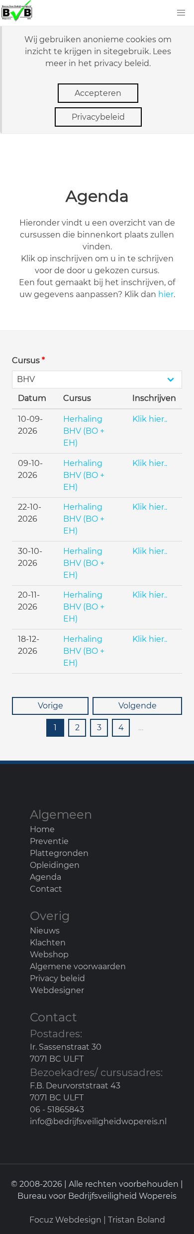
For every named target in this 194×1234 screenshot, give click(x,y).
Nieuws (45, 930)
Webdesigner (57, 990)
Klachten (48, 942)
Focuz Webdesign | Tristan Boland (97, 1220)
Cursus (28, 360)
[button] (181, 13)
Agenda (45, 877)
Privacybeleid (98, 117)
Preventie (49, 841)
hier (166, 294)
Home (42, 829)
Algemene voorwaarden (78, 966)
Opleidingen (55, 865)
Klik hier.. (149, 419)
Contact (46, 889)
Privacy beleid (57, 978)
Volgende (137, 705)
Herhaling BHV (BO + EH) (83, 431)
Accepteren (98, 93)
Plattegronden (59, 853)
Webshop (49, 954)
